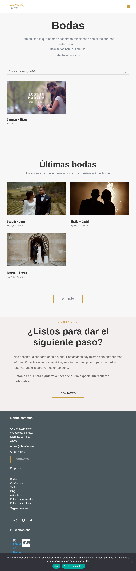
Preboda (11, 123)
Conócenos (16, 483)
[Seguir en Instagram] (15, 520)
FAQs (13, 491)
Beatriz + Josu (16, 221)
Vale (56, 566)
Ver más (68, 299)
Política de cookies (20, 503)
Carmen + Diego (17, 119)
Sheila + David (79, 221)
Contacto (68, 393)
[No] (132, 562)
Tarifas (13, 487)
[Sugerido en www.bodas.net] (17, 547)
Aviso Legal (16, 495)
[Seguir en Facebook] (31, 520)
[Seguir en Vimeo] (23, 520)
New (19, 225)
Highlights (11, 225)
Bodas (13, 479)
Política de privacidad (21, 499)
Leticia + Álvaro (17, 272)
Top (23, 225)
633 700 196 (19, 452)
